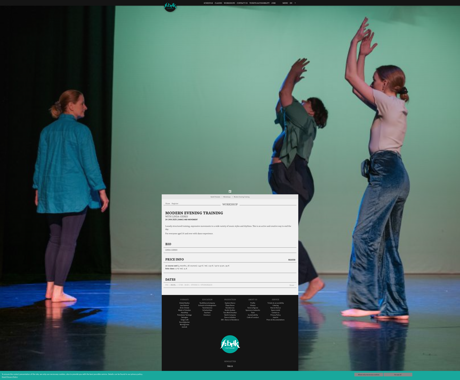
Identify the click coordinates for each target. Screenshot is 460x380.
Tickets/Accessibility (259, 3)
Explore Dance (230, 303)
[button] (278, 3)
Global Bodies (184, 303)
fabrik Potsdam (215, 197)
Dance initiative (230, 317)
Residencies (230, 308)
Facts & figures (252, 308)
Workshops (229, 3)
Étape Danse (230, 306)
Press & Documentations (276, 320)
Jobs (273, 3)
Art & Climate (184, 308)
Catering (276, 306)
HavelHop (184, 313)
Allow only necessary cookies (368, 374)
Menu (285, 3)
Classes (218, 3)
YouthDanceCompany (207, 303)
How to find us (275, 308)
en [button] (291, 3)
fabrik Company (230, 315)
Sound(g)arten (184, 322)
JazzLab (184, 327)
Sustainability (253, 315)
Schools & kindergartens (207, 306)
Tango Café (184, 320)
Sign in (230, 366)
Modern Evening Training (241, 197)
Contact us (242, 3)
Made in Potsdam (184, 310)
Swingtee (184, 317)
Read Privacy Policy (10, 376)
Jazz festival (184, 306)
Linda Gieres (171, 250)
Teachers (207, 313)
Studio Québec (230, 310)
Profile (252, 303)
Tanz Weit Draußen (230, 313)
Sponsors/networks (253, 310)
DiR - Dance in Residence (230, 320)
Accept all (397, 374)
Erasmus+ (207, 315)
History (252, 306)
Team (253, 313)
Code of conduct (253, 317)
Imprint (275, 317)
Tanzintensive (207, 308)
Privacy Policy (275, 315)
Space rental (275, 310)
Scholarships (207, 310)
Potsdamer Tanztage (184, 315)
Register (291, 260)
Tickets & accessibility (275, 303)
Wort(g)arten (184, 325)
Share (291, 285)
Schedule (208, 3)
